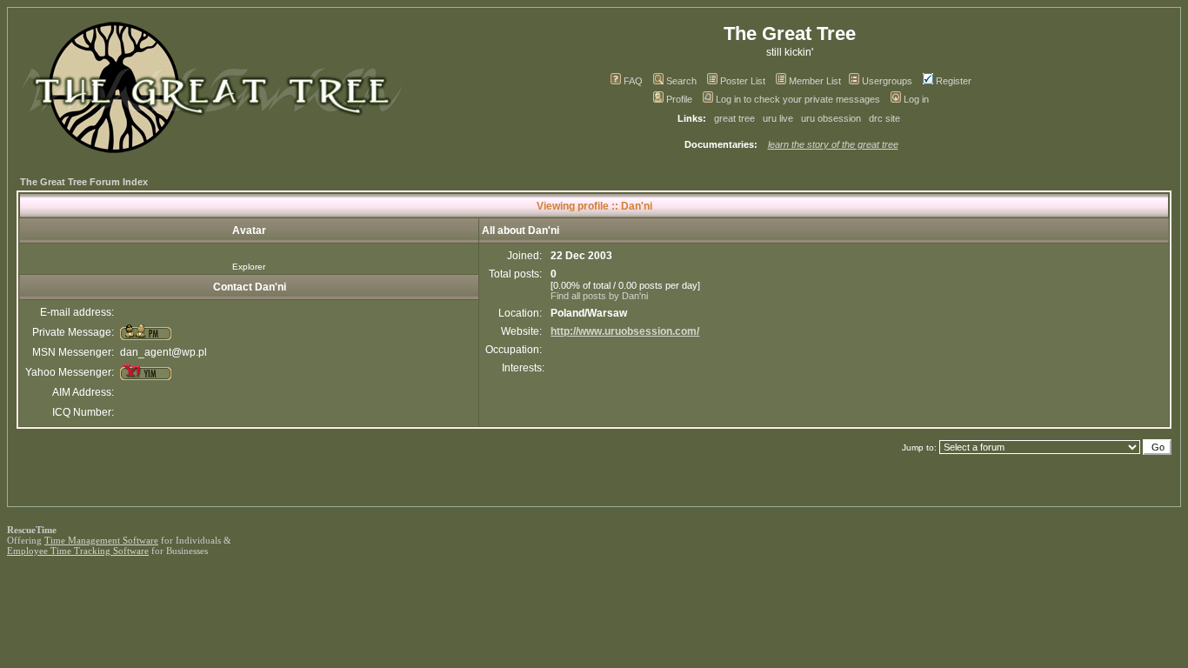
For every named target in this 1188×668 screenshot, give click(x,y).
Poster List (742, 81)
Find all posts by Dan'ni (599, 296)
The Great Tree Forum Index (84, 182)
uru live (778, 118)
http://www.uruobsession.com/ (625, 331)
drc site (884, 118)
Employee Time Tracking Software (78, 550)
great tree (734, 118)
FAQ (633, 81)
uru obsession (831, 118)
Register (953, 81)
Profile (679, 99)
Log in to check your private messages (798, 99)
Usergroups (887, 81)
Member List (815, 81)
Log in (916, 99)
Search (681, 81)
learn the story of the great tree (833, 144)
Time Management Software (101, 540)
